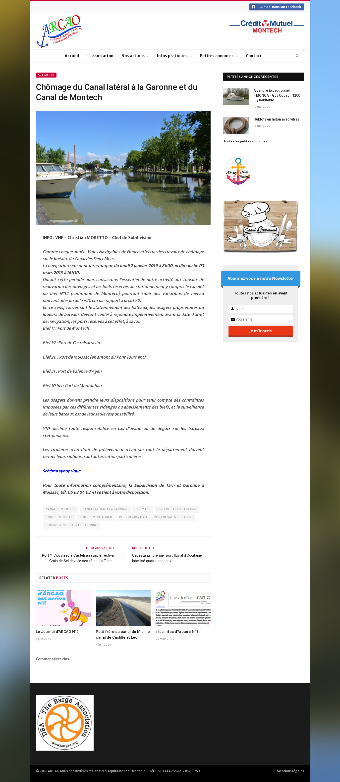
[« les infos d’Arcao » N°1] (183, 608)
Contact (254, 55)
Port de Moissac (59, 517)
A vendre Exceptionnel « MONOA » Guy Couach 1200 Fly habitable (277, 95)
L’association (100, 55)
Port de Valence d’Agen (173, 517)
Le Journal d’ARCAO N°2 (57, 631)
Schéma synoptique (61, 470)
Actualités (46, 75)
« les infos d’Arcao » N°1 (177, 631)
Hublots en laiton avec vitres (276, 119)
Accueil (72, 55)
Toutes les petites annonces (245, 141)
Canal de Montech (60, 509)
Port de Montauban (96, 517)
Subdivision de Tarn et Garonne (71, 525)
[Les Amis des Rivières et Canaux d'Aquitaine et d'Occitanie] (59, 31)
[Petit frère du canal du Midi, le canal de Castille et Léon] (123, 608)
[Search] (297, 56)
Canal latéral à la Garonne (105, 509)
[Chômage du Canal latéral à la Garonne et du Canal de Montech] (123, 169)
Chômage (142, 509)
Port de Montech (133, 517)
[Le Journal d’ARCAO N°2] (63, 608)
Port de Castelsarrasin (177, 509)
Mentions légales (290, 771)
